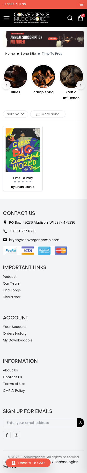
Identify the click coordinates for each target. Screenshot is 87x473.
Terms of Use (14, 383)
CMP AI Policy (14, 390)
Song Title (28, 53)
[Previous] (6, 85)
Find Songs (12, 290)
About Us (10, 370)
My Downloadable (18, 340)
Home (10, 53)
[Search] (70, 18)
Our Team (11, 283)
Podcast (10, 276)
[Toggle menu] (6, 18)
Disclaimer (12, 297)
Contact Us (12, 377)
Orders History (15, 333)
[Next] (80, 85)
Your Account (14, 326)
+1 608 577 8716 (14, 4)
